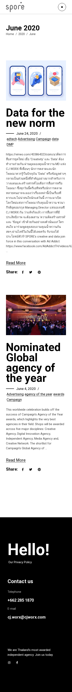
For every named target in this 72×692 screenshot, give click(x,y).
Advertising (26, 139)
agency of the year (38, 394)
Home (10, 34)
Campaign (43, 139)
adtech (12, 139)
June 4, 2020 (26, 389)
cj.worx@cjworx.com (27, 617)
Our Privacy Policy (20, 562)
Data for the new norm (35, 117)
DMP (10, 144)
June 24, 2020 (27, 133)
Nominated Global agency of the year (33, 362)
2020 (21, 34)
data (55, 139)
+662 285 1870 (21, 600)
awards (58, 394)
